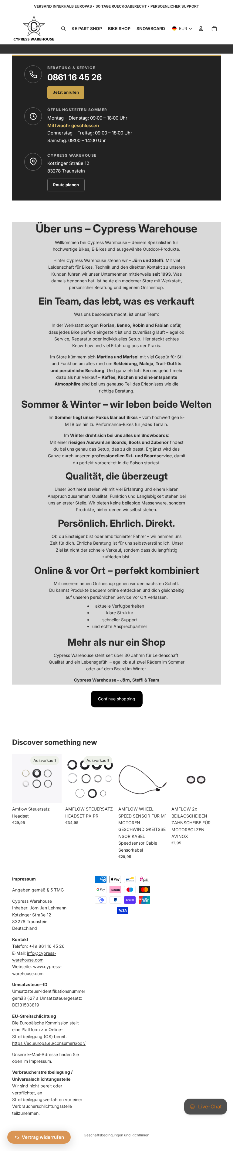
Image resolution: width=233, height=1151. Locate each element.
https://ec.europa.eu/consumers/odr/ (49, 1043)
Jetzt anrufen (66, 92)
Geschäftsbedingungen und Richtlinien (116, 1135)
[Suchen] (63, 28)
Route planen (66, 184)
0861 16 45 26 (74, 77)
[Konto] (201, 28)
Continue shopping (116, 698)
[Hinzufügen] (158, 793)
